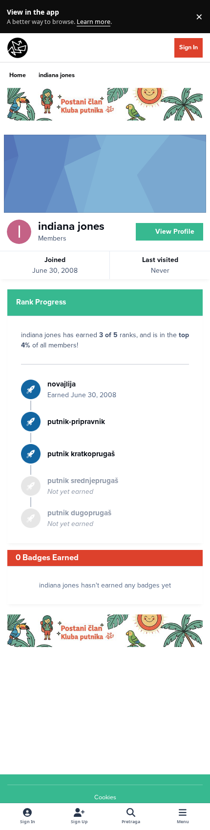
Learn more (19, 16)
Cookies (105, 797)
